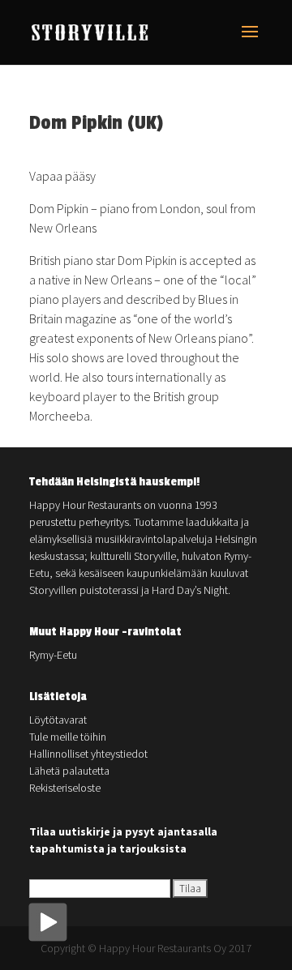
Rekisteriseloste (65, 787)
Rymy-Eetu (53, 654)
